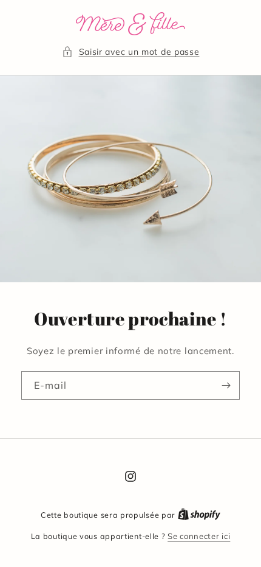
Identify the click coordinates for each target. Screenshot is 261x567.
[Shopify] (199, 515)
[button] (131, 52)
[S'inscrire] (225, 385)
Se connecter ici (199, 536)
